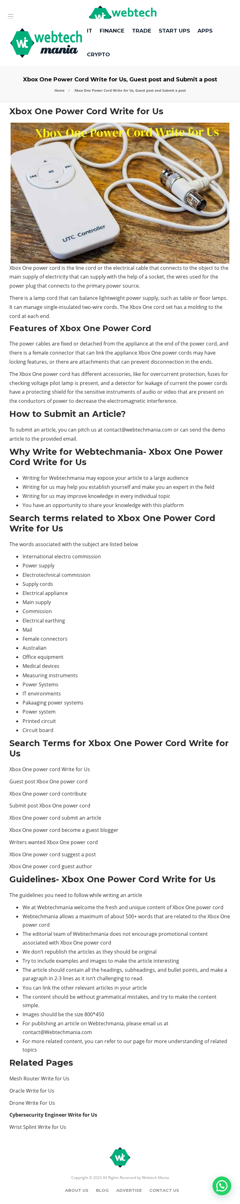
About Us (76, 1190)
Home (59, 90)
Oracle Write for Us (31, 1090)
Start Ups (174, 31)
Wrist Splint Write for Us (37, 1127)
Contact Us (164, 1190)
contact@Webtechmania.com (57, 1032)
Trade (141, 31)
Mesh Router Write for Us (39, 1078)
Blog (102, 1190)
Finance (112, 31)
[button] (221, 1185)
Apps (205, 31)
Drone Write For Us (32, 1102)
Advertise (129, 1190)
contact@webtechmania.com (138, 429)
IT (89, 31)
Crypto (98, 54)
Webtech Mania (155, 1177)
